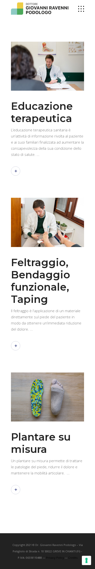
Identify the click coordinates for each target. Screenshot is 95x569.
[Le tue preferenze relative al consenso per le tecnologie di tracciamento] (86, 560)
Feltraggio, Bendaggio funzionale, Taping (40, 281)
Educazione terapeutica (42, 112)
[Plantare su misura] (47, 396)
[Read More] (15, 171)
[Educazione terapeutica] (47, 66)
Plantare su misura (41, 443)
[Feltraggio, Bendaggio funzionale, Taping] (47, 222)
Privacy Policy (55, 557)
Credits (72, 557)
